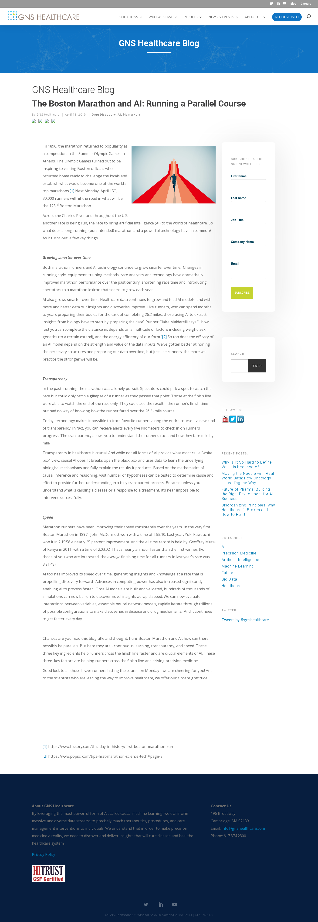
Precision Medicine (239, 553)
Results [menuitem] (191, 17)
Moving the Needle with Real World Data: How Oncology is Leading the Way (248, 478)
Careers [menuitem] (306, 4)
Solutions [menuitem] (128, 17)
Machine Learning (238, 566)
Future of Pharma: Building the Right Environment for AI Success (248, 494)
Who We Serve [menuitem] (161, 17)
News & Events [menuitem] (221, 17)
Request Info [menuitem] (287, 17)
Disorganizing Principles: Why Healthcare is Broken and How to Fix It (248, 510)
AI (119, 114)
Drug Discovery (104, 114)
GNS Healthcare (48, 114)
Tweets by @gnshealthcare (245, 619)
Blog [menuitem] (294, 4)
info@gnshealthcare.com (243, 828)
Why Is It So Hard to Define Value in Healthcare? (247, 464)
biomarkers (132, 114)
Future (227, 573)
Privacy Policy (43, 854)
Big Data (229, 579)
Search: (238, 353)
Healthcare (232, 586)
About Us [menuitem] (253, 17)
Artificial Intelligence (240, 559)
